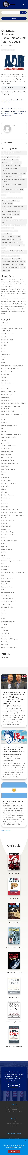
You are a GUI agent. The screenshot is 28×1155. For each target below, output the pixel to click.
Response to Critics (7, 587)
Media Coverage (6, 526)
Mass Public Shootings (7, 233)
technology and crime (7, 621)
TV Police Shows (6, 636)
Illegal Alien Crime (6, 225)
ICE (2, 475)
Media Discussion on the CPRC (8, 242)
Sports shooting (6, 604)
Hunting (3, 472)
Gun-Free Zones (15, 214)
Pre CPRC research (6, 159)
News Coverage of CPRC (19, 245)
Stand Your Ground (6, 264)
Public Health (5, 569)
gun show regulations (7, 460)
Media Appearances (6, 239)
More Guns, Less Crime (7, 245)
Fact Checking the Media (7, 203)
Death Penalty (18, 192)
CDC (2, 360)
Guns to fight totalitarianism (9, 463)
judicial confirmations (7, 495)
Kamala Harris (5, 498)
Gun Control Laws (6, 449)
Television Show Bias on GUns (12, 267)
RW (6, 706)
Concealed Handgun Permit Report (12, 366)
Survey (3, 613)
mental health (5, 529)
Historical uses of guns (8, 469)
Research (4, 584)
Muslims (3, 538)
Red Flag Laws (17, 256)
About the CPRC (15, 159)
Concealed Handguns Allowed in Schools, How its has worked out (13, 180)
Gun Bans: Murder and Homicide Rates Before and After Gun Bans (13, 207)
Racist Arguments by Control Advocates (13, 572)
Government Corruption (8, 437)
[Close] (25, 1140)
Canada (3, 357)
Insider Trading (5, 480)
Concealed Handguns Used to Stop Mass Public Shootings (12, 185)
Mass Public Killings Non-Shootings (9, 231)
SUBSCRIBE (14, 1085)
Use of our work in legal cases (10, 639)
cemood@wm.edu (14, 1138)
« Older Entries (5, 830)
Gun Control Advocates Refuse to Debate (11, 211)
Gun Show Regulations (7, 217)
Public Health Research (7, 256)
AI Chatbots (4, 323)
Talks (3, 267)
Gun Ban (4, 440)
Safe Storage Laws (6, 261)
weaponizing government (9, 647)
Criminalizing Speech (7, 394)
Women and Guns (6, 270)
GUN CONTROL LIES (6, 214)
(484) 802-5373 (14, 1126)
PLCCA (3, 552)
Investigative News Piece (8, 483)
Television (4, 624)
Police (3, 555)
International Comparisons (8, 228)
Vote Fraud (4, 645)
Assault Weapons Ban (6, 157)
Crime (3, 386)
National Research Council (9, 540)
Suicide (3, 610)
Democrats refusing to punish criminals (13, 403)
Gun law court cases (7, 457)
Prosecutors (5, 566)
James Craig (5, 486)
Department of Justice (8, 411)
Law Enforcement (6, 504)
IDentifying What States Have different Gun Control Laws (13, 221)
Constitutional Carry (19, 189)
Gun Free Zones (6, 454)
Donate (14, 18)
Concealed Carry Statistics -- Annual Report (11, 165)
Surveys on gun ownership (17, 264)
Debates (4, 195)
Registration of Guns (6, 258)
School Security (15, 261)
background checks (7, 339)
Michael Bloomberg (7, 532)
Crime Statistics (6, 389)
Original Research (6, 549)
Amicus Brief (5, 326)
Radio (11, 45)
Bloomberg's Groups (16, 162)
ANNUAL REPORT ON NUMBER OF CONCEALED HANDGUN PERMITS (12, 153)
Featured (4, 431)
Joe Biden (4, 492)
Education (4, 417)
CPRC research (16, 157)
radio (13, 50)
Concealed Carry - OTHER (7, 189)
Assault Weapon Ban (7, 334)
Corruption (4, 377)
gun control (4, 443)
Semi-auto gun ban (7, 598)
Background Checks (6, 162)
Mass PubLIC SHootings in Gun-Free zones (11, 236)
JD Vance (4, 489)
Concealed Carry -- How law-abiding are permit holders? (12, 169)
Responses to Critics (16, 258)
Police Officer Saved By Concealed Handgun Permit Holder (13, 252)
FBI (2, 428)
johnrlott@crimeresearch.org (14, 1123)
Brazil (3, 351)
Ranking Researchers (7, 578)
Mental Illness (20, 242)
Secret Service (5, 595)
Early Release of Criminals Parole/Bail (12, 414)
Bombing (4, 345)
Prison (3, 564)
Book (3, 348)
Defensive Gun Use (7, 400)
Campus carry (5, 354)
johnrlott (7, 806)
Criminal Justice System (8, 391)
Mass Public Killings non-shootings (11, 512)
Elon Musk (4, 420)
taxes (3, 618)
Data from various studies (7, 192)
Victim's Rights (5, 642)
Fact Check (4, 423)
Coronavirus (5, 374)
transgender (5, 633)
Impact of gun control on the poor (18, 225)
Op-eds (3, 248)
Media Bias (4, 523)
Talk (2, 616)
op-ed (3, 543)
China (3, 363)
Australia (4, 337)
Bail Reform (5, 342)
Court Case (4, 380)
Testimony (22, 267)
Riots (2, 590)
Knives (3, 501)
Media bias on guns (16, 239)
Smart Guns (22, 261)
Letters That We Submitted (9, 509)
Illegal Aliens (5, 478)
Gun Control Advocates (8, 446)
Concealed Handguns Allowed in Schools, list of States (13, 173)
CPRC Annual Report (7, 383)
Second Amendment (7, 593)
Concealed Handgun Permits (10, 368)
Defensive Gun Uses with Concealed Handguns (12, 198)
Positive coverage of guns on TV (10, 561)
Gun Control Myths (7, 452)
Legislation (4, 506)
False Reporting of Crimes (9, 426)
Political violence (6, 558)
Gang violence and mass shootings (11, 434)
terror (3, 627)
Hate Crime (4, 466)
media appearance (6, 50)
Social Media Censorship (8, 601)
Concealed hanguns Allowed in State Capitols (11, 176)
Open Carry (4, 546)
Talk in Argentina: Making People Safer (12, 299)
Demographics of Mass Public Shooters (10, 200)
